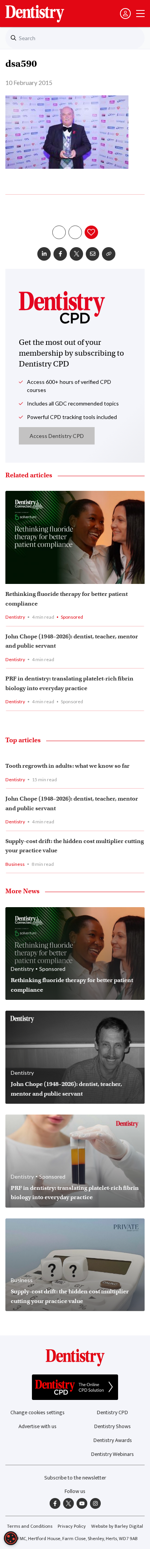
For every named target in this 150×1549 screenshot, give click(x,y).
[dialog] (11, 1538)
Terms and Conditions (29, 1526)
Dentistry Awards (112, 1440)
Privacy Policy (72, 1526)
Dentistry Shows (112, 1426)
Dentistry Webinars (112, 1454)
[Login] (125, 13)
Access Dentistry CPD (57, 436)
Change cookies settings (37, 1412)
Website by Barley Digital (117, 1526)
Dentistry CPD (112, 1412)
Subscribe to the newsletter (75, 1477)
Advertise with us (37, 1426)
